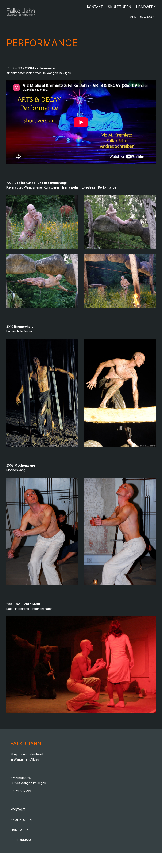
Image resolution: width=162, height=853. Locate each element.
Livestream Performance (99, 187)
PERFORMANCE (22, 840)
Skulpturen (21, 820)
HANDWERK (20, 830)
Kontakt (18, 810)
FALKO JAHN (26, 743)
